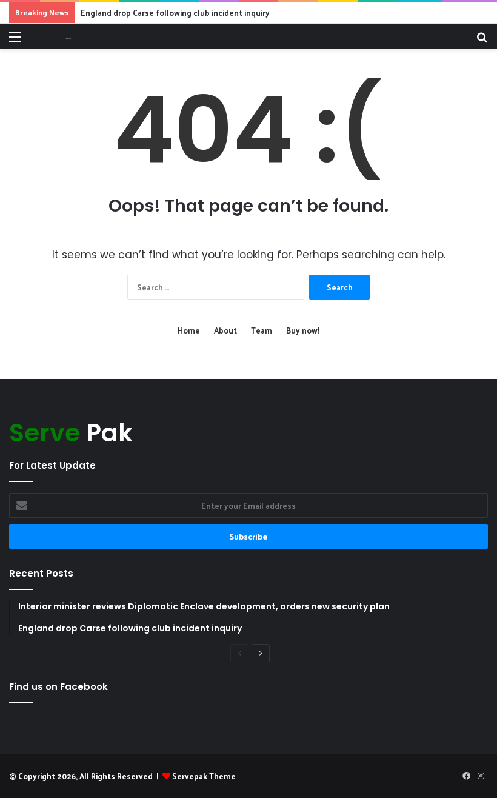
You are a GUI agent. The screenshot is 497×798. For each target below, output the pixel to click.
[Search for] (482, 41)
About (225, 330)
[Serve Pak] (59, 36)
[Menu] (15, 41)
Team (261, 330)
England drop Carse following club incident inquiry (175, 12)
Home (189, 330)
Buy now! (302, 330)
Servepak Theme (204, 776)
